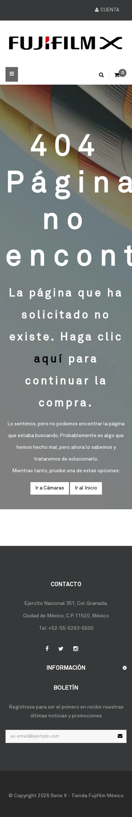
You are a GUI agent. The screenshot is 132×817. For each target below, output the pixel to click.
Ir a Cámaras (49, 488)
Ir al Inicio (86, 488)
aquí (49, 359)
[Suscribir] (119, 736)
